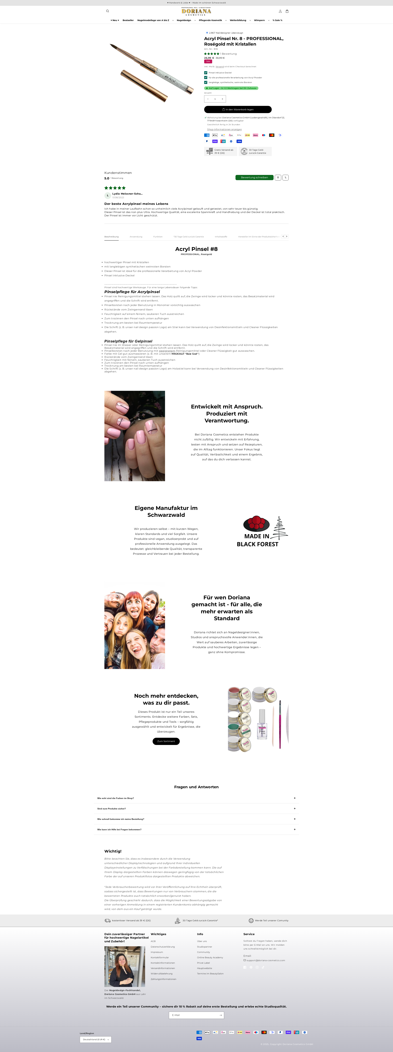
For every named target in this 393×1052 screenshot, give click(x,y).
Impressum (157, 952)
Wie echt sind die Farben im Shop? (115, 798)
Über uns (202, 941)
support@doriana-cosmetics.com (266, 960)
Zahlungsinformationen (163, 979)
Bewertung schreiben (254, 177)
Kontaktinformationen (163, 962)
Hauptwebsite (204, 968)
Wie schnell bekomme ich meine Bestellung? (120, 819)
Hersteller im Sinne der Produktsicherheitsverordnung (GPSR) (269, 236)
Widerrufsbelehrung (162, 973)
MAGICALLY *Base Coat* (185, 354)
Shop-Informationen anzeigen (224, 129)
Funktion (158, 236)
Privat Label (203, 962)
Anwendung (136, 236)
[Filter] (278, 177)
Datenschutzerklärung (163, 946)
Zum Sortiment (166, 741)
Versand (220, 66)
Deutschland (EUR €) (94, 1039)
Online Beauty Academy (210, 957)
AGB (153, 941)
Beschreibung (111, 236)
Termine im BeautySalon (210, 973)
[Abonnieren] (220, 1015)
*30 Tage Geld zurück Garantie (189, 236)
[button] (107, 11)
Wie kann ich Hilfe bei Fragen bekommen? (119, 829)
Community (203, 952)
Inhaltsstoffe (221, 236)
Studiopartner (204, 946)
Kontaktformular (160, 957)
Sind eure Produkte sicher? (111, 808)
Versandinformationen (163, 968)
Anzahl (208, 93)
